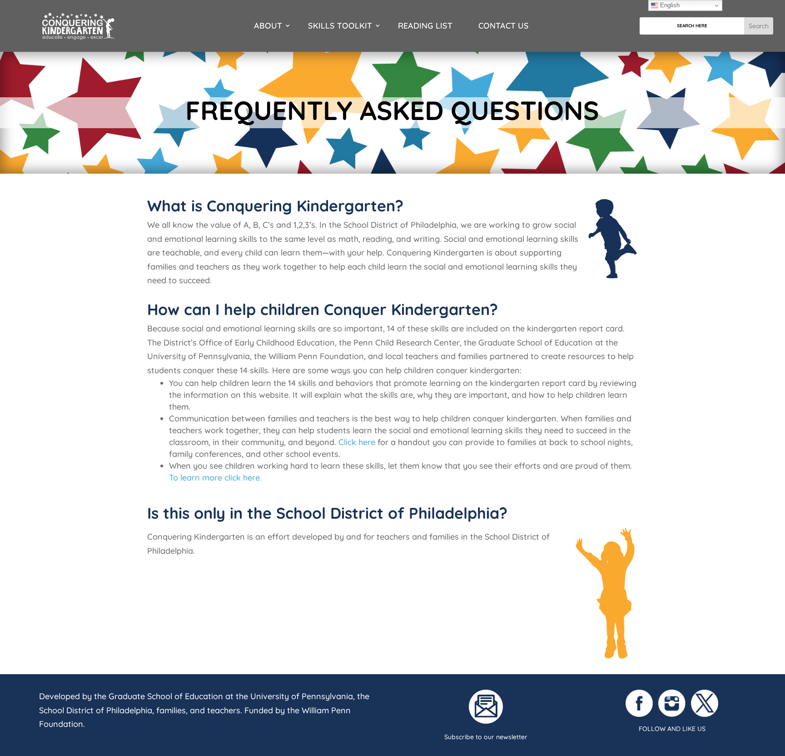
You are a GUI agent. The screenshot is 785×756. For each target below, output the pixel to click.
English (669, 5)
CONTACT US (503, 26)
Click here (356, 442)
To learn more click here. (215, 477)
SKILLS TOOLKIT (340, 26)
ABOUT (268, 26)
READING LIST (425, 26)
